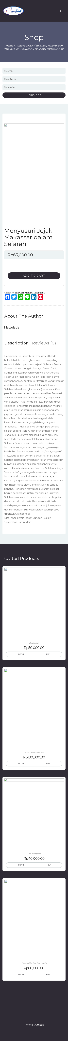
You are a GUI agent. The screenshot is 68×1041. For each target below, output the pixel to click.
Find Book (35, 95)
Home (9, 45)
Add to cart (34, 275)
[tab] (16, 343)
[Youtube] (46, 1015)
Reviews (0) (44, 343)
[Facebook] (22, 1015)
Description (16, 343)
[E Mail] (40, 1015)
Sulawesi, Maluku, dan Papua (30, 292)
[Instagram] (34, 1015)
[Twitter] (28, 1015)
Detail (21, 654)
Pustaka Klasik (24, 45)
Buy (48, 654)
